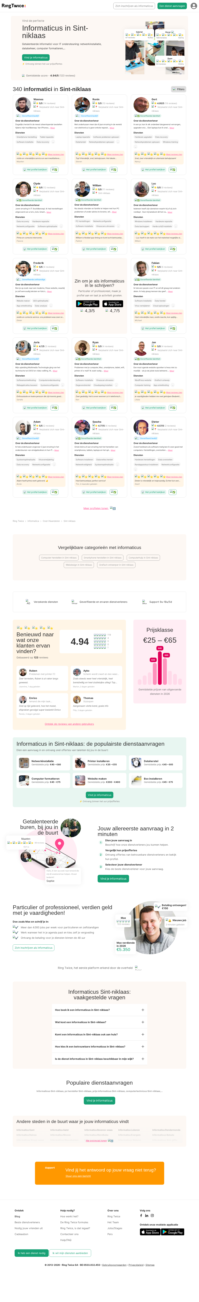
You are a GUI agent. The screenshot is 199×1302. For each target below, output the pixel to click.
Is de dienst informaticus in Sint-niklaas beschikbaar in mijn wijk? (94, 1058)
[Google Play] (88, 303)
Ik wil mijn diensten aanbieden (70, 1253)
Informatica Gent (25, 1130)
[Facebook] (141, 1216)
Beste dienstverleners (27, 1222)
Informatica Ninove (60, 1135)
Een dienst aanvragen (172, 5)
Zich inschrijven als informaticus (134, 5)
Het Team (113, 1222)
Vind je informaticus (36, 57)
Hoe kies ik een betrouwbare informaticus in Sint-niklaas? (90, 1046)
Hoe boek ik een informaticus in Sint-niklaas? (82, 1009)
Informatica (33, 521)
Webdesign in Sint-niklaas (79, 564)
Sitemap (150, 1264)
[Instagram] (152, 1216)
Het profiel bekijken (37, 169)
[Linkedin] (146, 1216)
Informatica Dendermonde (166, 1130)
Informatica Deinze (26, 1135)
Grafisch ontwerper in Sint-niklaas (116, 564)
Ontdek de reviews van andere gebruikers (69, 724)
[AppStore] (112, 303)
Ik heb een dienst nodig (31, 1253)
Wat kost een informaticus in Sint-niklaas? (80, 1022)
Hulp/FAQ (65, 1240)
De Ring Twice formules (74, 1222)
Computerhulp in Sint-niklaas (143, 557)
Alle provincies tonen (96, 1140)
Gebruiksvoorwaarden (114, 1264)
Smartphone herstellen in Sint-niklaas (102, 557)
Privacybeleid (136, 1264)
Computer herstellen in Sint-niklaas (58, 557)
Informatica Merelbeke (96, 1135)
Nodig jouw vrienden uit (29, 1228)
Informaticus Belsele (163, 1135)
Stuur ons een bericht (78, 1176)
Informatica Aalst (59, 1130)
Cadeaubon (21, 1234)
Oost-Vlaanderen (51, 521)
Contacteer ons (69, 1234)
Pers (110, 1234)
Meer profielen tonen (96, 508)
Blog (17, 1216)
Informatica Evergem (129, 1135)
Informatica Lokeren (129, 1130)
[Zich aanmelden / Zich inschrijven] (194, 6)
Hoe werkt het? (69, 1216)
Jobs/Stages (114, 1228)
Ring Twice (18, 521)
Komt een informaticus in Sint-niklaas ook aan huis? (86, 1034)
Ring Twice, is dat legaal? (75, 1228)
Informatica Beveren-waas (98, 1130)
